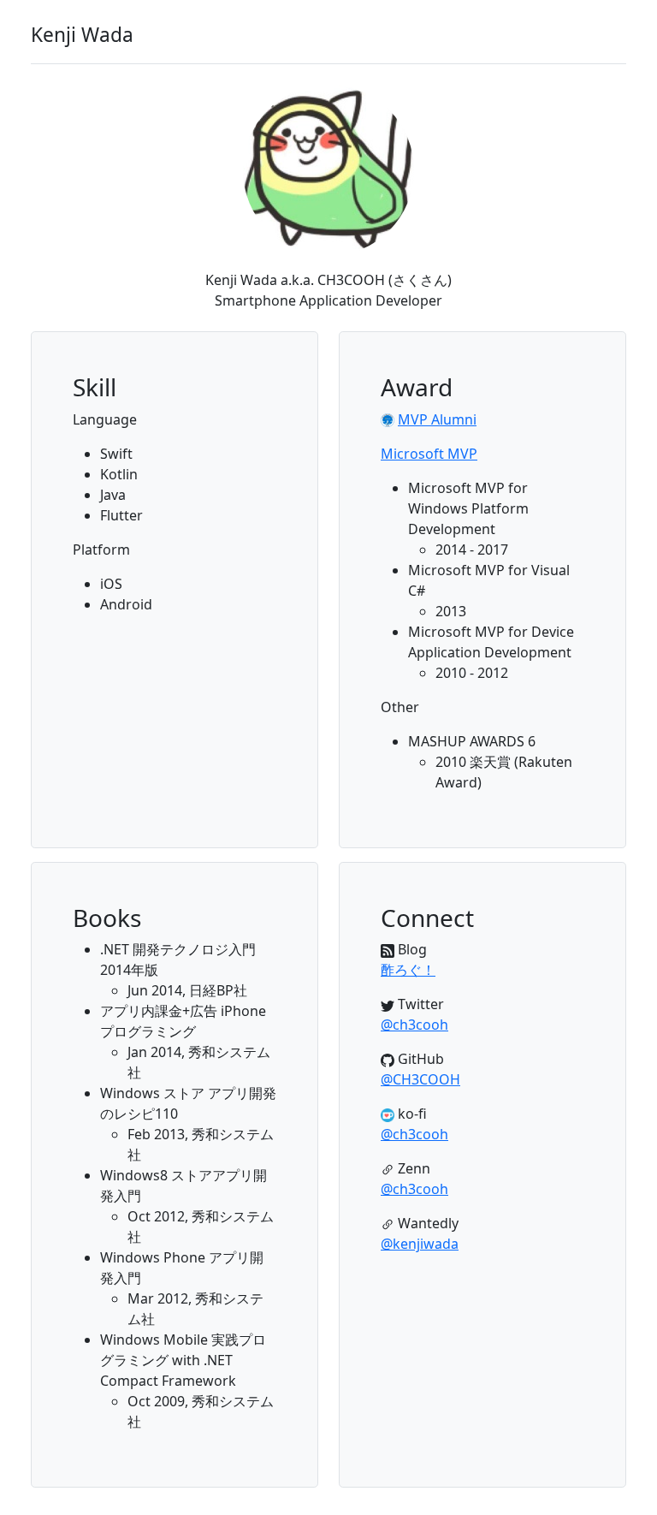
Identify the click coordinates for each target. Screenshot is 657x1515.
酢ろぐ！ (408, 969)
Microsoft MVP (429, 453)
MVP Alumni (437, 419)
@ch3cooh (414, 1024)
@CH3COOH (420, 1079)
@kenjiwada (420, 1243)
